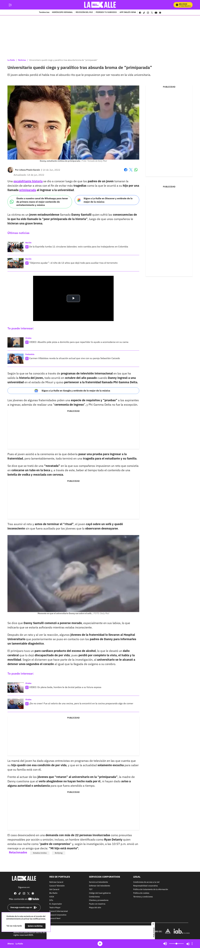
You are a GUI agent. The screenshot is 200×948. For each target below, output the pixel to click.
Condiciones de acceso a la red (146, 882)
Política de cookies (141, 893)
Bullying (58, 853)
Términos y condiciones (143, 897)
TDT (90, 889)
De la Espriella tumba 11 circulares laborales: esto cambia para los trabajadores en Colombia (78, 246)
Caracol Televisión (57, 886)
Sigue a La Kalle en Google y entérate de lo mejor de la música (76, 390)
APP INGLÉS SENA (128, 12)
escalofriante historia (28, 181)
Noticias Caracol (56, 882)
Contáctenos (94, 897)
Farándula (29, 354)
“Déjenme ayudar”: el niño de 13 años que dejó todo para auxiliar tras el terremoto (73, 262)
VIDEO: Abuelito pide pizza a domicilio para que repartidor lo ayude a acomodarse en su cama (78, 341)
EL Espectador (55, 904)
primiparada (27, 190)
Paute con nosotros (97, 904)
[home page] (100, 5)
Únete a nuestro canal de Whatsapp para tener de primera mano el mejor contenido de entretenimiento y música (42, 201)
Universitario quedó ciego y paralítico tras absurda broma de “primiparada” (63, 60)
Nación (28, 242)
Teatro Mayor (54, 908)
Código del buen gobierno (100, 893)
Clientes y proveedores (98, 900)
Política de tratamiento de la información (150, 889)
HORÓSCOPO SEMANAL (62, 12)
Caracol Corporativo (57, 915)
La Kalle (11, 60)
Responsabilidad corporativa (145, 886)
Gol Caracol (54, 889)
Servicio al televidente (98, 882)
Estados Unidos (40, 853)
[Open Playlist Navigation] (192, 943)
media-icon (100, 943)
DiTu (51, 900)
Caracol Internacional (58, 911)
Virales (28, 338)
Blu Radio (53, 893)
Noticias (22, 60)
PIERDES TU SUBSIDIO (106, 12)
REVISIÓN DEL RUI (84, 12)
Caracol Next (54, 918)
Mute (165, 943)
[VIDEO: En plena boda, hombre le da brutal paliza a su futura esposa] (15, 687)
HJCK (51, 897)
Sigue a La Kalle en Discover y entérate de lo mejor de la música (108, 200)
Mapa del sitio (95, 908)
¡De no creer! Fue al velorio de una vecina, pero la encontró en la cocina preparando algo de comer (81, 703)
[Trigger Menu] (10, 4)
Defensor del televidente (99, 886)
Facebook (126, 171)
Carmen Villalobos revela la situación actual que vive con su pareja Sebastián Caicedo (74, 358)
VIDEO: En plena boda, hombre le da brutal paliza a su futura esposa (65, 687)
